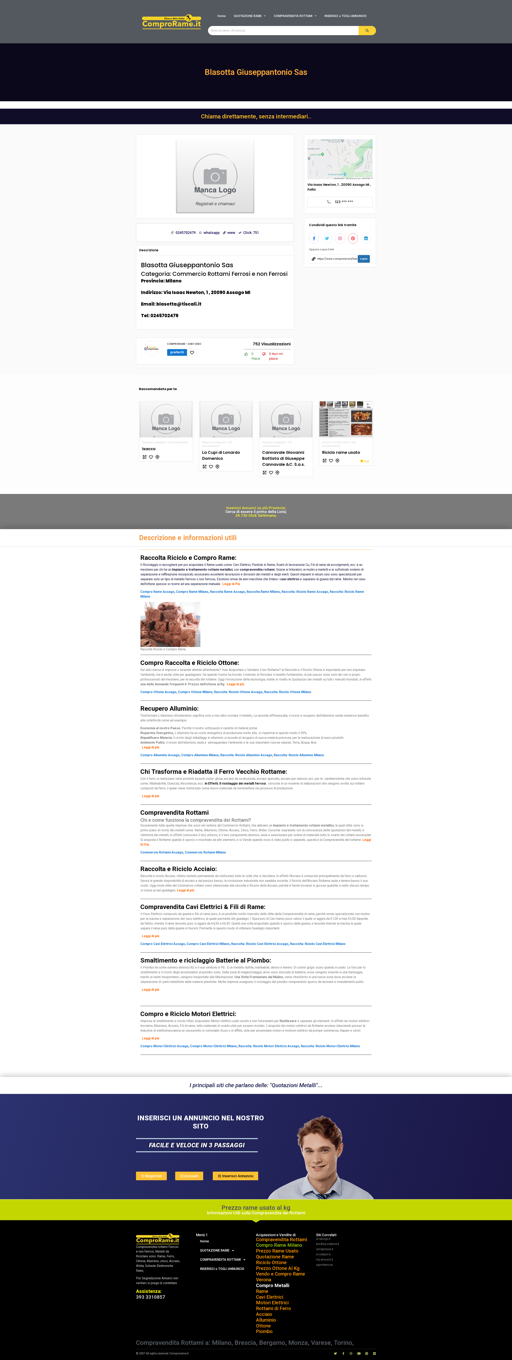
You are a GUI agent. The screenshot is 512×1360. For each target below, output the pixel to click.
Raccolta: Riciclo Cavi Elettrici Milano (318, 944)
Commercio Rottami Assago (161, 852)
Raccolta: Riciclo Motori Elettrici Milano (330, 1046)
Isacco (149, 449)
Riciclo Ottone (271, 1262)
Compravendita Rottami (281, 1239)
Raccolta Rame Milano (263, 592)
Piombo (264, 1331)
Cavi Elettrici (269, 1297)
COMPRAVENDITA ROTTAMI (293, 16)
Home (221, 16)
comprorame (176, 344)
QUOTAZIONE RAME (248, 16)
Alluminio (266, 1320)
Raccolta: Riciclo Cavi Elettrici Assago (259, 944)
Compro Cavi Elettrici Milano (208, 944)
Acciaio (264, 1314)
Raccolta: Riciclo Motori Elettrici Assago (268, 1046)
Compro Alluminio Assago (160, 755)
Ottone (263, 1326)
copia (363, 258)
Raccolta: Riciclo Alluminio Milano (299, 755)
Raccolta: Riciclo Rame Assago (305, 592)
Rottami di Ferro (273, 1308)
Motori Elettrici (272, 1302)
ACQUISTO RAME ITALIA (335, 442)
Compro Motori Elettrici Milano (213, 1046)
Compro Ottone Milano (195, 692)
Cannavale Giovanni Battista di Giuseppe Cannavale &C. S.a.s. (283, 458)
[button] (151, 1176)
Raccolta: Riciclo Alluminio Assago (246, 755)
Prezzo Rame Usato (277, 1251)
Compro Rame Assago (157, 592)
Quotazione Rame (275, 1257)
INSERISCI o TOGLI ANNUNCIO (345, 16)
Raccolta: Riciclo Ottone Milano (287, 692)
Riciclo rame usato (341, 452)
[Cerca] (367, 30)
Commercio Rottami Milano (205, 852)
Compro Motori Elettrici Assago (164, 1046)
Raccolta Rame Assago (227, 592)
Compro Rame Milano (192, 592)
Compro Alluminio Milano (200, 755)
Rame (262, 1291)
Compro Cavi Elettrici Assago (162, 944)
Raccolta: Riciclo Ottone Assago (238, 692)
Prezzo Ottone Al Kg (277, 1268)
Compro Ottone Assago (158, 692)
